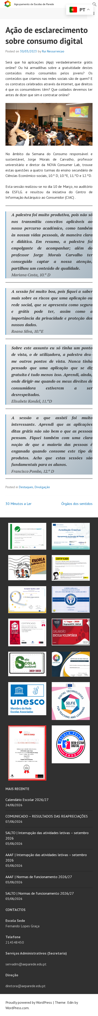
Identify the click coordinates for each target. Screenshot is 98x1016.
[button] (94, 4)
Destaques (26, 487)
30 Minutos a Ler (18, 503)
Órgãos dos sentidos (77, 503)
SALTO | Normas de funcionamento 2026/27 (39, 893)
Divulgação (42, 487)
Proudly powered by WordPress (28, 1002)
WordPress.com (17, 1008)
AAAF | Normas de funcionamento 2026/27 (38, 876)
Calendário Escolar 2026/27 (27, 799)
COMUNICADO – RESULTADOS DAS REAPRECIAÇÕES (46, 816)
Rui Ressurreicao (53, 51)
